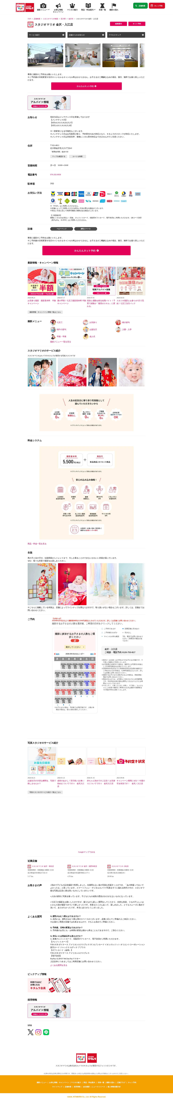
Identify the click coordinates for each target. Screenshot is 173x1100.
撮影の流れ (110, 1082)
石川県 (63, 19)
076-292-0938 (55, 175)
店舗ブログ (121, 1082)
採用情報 (77, 1086)
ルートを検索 (77, 156)
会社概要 (86, 1086)
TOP (29, 19)
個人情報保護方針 (114, 1086)
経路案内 (118, 24)
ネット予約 (158, 5)
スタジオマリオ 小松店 (120, 866)
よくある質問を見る (58, 965)
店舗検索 (142, 5)
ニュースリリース (98, 1086)
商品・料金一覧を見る (37, 544)
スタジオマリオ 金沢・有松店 (43, 866)
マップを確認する (58, 156)
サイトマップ (57, 1086)
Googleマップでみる (86, 852)
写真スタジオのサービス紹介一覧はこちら (45, 792)
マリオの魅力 (76, 1082)
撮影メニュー (42, 1082)
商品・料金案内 (89, 1082)
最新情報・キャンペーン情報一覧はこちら (45, 312)
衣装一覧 (101, 1082)
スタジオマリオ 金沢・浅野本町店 (84, 866)
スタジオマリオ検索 (50, 19)
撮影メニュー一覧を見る (60, 342)
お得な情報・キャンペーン (59, 1082)
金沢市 (70, 19)
